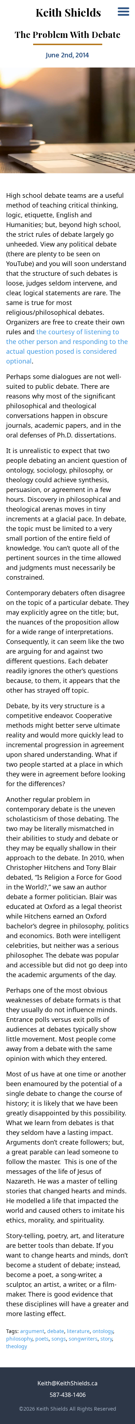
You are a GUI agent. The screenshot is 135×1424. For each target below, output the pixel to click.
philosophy (19, 1338)
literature (78, 1331)
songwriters (83, 1338)
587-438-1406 (68, 1395)
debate (55, 1331)
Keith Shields (68, 12)
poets (42, 1338)
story (106, 1338)
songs (58, 1338)
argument (32, 1331)
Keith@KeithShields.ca (67, 1383)
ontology (103, 1331)
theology (16, 1346)
